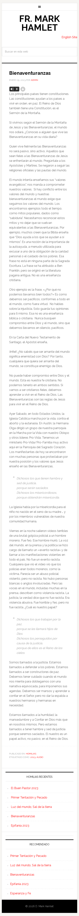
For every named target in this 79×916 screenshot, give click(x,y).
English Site (69, 37)
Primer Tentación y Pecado (29, 797)
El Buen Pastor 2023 (24, 788)
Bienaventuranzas (23, 816)
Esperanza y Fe (20, 893)
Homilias (31, 753)
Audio (40, 757)
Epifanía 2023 (20, 825)
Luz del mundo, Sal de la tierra (31, 807)
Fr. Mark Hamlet (39, 23)
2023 (32, 757)
